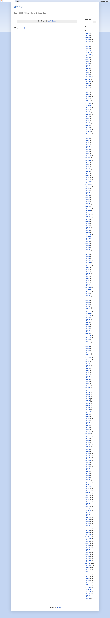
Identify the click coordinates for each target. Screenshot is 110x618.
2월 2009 (87, 451)
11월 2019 (88, 210)
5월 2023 (87, 118)
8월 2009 (87, 438)
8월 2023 (87, 112)
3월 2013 (87, 368)
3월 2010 (87, 427)
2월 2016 (87, 307)
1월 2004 (87, 585)
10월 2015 (88, 315)
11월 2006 (88, 510)
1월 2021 (87, 179)
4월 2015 (87, 328)
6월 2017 (87, 274)
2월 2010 (87, 429)
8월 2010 (87, 416)
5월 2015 (87, 326)
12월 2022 (88, 129)
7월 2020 (87, 193)
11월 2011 (87, 388)
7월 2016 (87, 298)
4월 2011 (87, 403)
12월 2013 (88, 357)
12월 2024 (88, 77)
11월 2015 (88, 313)
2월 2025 (87, 72)
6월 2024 (87, 90)
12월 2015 (88, 311)
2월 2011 (87, 407)
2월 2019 (87, 230)
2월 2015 (87, 331)
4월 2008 (87, 473)
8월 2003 (87, 596)
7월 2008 (87, 466)
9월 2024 (87, 83)
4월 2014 (87, 350)
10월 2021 (88, 160)
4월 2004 (87, 578)
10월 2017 (88, 265)
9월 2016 (87, 293)
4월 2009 (87, 447)
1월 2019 (87, 232)
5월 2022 (87, 144)
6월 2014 (87, 346)
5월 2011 (87, 401)
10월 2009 (88, 436)
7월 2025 (87, 61)
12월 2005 (88, 534)
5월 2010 (87, 423)
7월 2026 (87, 35)
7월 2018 (87, 245)
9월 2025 (87, 57)
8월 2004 (87, 569)
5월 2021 (87, 171)
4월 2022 (87, 147)
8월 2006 (87, 517)
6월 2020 (87, 195)
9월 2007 (87, 488)
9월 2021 (87, 162)
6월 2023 (87, 116)
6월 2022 (87, 142)
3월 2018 (87, 254)
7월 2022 (87, 140)
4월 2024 (87, 94)
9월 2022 (87, 136)
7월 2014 (87, 344)
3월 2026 (87, 44)
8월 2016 (87, 296)
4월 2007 (87, 499)
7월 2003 (87, 598)
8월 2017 (87, 269)
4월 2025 (87, 68)
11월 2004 (88, 563)
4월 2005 (87, 552)
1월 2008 (87, 480)
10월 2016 (88, 291)
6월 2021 (87, 169)
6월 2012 (87, 374)
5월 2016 (87, 302)
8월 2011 (87, 394)
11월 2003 (88, 589)
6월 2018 (87, 247)
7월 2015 (87, 322)
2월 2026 (87, 46)
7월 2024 (87, 87)
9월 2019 (87, 215)
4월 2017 (87, 278)
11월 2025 (88, 52)
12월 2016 (88, 287)
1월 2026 (87, 48)
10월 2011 (88, 390)
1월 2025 (87, 74)
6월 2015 (87, 324)
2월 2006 (87, 530)
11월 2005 (88, 537)
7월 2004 (87, 572)
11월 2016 (88, 289)
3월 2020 (87, 201)
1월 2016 (87, 309)
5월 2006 (87, 523)
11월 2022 (88, 131)
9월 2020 (87, 188)
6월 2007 (87, 495)
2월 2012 (87, 381)
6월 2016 (87, 300)
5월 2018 (87, 250)
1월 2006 (87, 532)
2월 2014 (87, 353)
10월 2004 (88, 565)
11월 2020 (88, 184)
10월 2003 (88, 591)
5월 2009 (87, 445)
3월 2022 (87, 149)
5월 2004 (87, 576)
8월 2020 (87, 190)
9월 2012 (87, 370)
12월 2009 (88, 431)
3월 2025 (87, 70)
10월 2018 (88, 239)
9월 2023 (87, 109)
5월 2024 (87, 92)
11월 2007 (88, 484)
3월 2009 (87, 449)
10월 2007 (88, 486)
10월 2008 (88, 460)
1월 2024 (87, 101)
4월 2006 (87, 526)
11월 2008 (88, 458)
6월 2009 (87, 442)
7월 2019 (87, 219)
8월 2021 (87, 164)
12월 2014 (88, 335)
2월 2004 (87, 583)
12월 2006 (88, 508)
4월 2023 (87, 120)
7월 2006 (87, 519)
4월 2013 (87, 366)
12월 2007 (88, 482)
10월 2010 (88, 412)
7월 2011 (87, 396)
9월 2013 (87, 361)
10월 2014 (88, 337)
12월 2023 (88, 103)
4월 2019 (87, 225)
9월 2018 (87, 241)
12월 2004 (88, 561)
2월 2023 (87, 125)
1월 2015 (87, 333)
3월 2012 (87, 379)
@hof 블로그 (21, 6)
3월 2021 (87, 175)
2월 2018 (87, 256)
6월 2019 (87, 221)
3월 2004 (87, 580)
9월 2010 (87, 414)
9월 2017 (87, 267)
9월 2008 (87, 462)
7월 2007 (87, 493)
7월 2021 (87, 166)
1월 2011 (87, 409)
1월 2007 (87, 506)
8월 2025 (87, 59)
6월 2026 (87, 37)
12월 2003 (88, 587)
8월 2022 (87, 138)
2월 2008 (87, 477)
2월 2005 (87, 556)
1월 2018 (87, 258)
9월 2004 (87, 567)
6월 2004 (87, 574)
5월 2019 (87, 223)
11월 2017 (88, 263)
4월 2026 (87, 41)
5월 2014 (87, 348)
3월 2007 (87, 501)
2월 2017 (87, 282)
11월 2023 (88, 105)
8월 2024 (87, 85)
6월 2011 (87, 399)
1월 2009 (87, 453)
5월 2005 (87, 550)
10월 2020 (88, 186)
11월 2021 (88, 158)
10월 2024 (88, 81)
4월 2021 (87, 173)
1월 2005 (87, 558)
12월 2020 (88, 182)
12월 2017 (88, 261)
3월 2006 (87, 528)
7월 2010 (87, 418)
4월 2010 (87, 425)
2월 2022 (87, 151)
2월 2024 (87, 98)
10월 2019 (88, 212)
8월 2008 (87, 464)
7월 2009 (87, 440)
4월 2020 (87, 199)
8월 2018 (87, 243)
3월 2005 (87, 554)
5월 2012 (87, 377)
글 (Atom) (25, 28)
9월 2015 (87, 317)
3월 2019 (87, 228)
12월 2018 (88, 234)
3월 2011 (87, 405)
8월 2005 (87, 543)
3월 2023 (87, 123)
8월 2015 (87, 320)
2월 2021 (87, 177)
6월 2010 (87, 420)
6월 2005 (87, 547)
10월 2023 (88, 107)
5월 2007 (87, 497)
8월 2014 (87, 342)
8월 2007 (87, 491)
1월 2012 (87, 383)
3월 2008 (87, 475)
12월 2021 (88, 155)
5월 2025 (87, 66)
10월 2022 (88, 133)
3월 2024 (87, 96)
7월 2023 (87, 114)
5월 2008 (87, 471)
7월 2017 (87, 271)
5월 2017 (87, 276)
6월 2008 (87, 469)
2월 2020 (87, 204)
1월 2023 (87, 127)
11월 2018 (88, 236)
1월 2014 (87, 355)
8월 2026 (87, 33)
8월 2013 (87, 363)
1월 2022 (87, 153)
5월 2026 (87, 39)
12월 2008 (88, 455)
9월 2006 (87, 515)
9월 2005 (87, 541)
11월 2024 (88, 79)
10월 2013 (88, 359)
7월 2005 (87, 545)
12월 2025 (88, 50)
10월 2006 (88, 512)
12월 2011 (88, 385)
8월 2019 (87, 217)
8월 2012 (87, 372)
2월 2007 (87, 504)
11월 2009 (88, 434)
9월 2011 (87, 392)
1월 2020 (87, 206)
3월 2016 (87, 304)
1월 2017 (87, 285)
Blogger (58, 607)
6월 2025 (87, 63)
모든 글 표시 (52, 21)
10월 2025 (88, 55)
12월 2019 (88, 208)
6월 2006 (87, 521)
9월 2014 (87, 339)
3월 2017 (87, 280)
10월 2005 (88, 539)
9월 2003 (87, 593)
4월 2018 (87, 252)
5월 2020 (87, 197)
